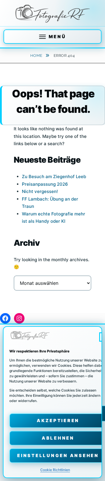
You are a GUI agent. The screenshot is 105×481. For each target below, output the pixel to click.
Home (36, 55)
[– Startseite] (52, 14)
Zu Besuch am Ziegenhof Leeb (54, 176)
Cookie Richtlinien (55, 470)
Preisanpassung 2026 (45, 184)
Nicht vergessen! (40, 191)
